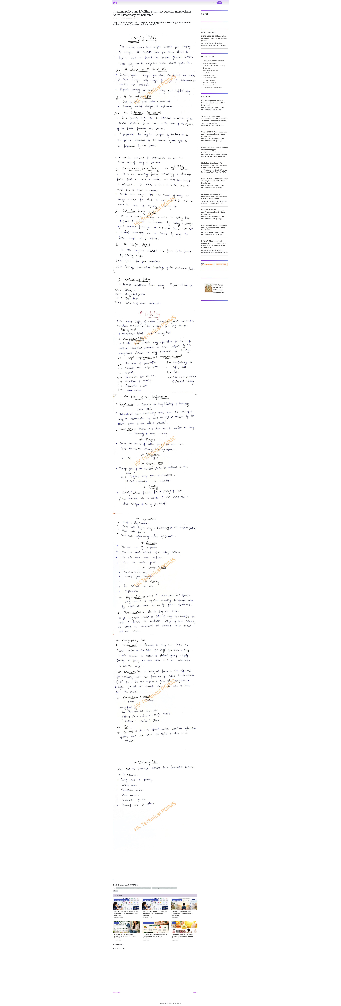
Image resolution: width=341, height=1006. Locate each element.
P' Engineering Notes (209, 77)
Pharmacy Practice (171, 888)
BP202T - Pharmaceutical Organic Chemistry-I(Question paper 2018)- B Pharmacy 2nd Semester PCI (213, 244)
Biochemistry (207, 68)
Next (195, 992)
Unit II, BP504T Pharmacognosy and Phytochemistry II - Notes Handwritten (214, 134)
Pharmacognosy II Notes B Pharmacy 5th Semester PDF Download (213, 103)
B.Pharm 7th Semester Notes (142, 888)
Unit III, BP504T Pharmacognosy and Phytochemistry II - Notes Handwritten (214, 181)
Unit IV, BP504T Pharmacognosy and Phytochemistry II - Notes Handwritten (214, 212)
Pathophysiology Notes (210, 70)
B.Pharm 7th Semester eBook (125, 888)
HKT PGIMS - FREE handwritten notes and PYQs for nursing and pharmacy (126, 913)
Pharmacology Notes (209, 85)
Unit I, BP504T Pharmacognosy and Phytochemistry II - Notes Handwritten (214, 227)
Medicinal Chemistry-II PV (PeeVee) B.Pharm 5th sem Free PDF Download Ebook (214, 165)
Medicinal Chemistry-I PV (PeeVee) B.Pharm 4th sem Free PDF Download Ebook (214, 196)
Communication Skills (210, 63)
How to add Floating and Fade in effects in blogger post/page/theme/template (214, 150)
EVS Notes (206, 73)
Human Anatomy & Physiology (212, 87)
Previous (117, 992)
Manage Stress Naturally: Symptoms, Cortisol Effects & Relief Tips (125, 936)
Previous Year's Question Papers (213, 61)
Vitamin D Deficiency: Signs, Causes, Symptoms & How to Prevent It (182, 936)
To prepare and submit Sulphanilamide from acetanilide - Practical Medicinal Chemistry (214, 118)
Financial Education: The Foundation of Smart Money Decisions (182, 913)
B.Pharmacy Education (158, 888)
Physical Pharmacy (209, 80)
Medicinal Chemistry (209, 82)
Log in (219, 2)
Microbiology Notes (209, 75)
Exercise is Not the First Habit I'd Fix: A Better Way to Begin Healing (155, 936)
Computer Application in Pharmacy (214, 65)
